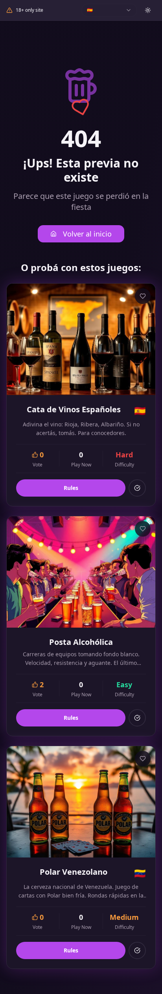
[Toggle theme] (148, 10)
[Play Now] (137, 488)
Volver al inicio (87, 233)
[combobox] (109, 10)
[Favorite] (143, 296)
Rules (71, 488)
